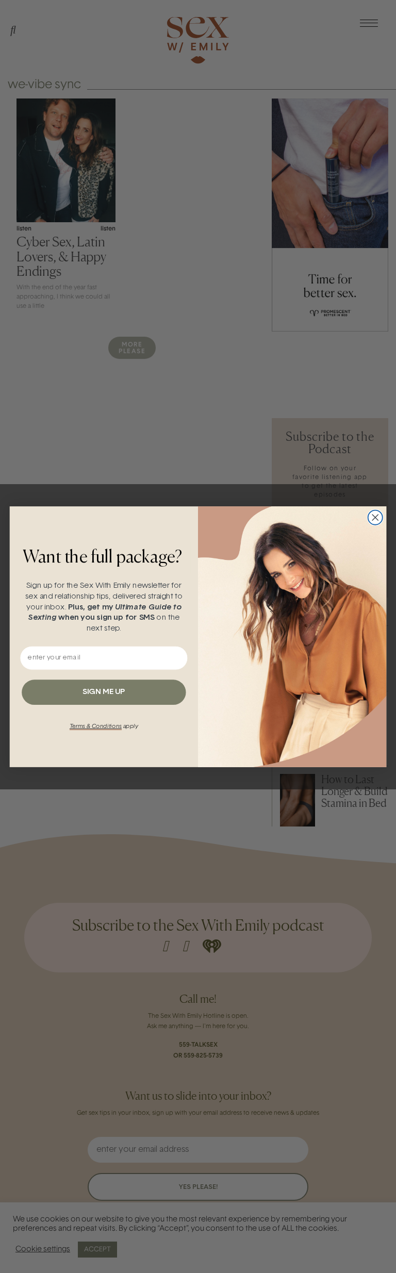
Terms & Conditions (96, 726)
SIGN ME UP (103, 692)
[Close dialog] (375, 517)
